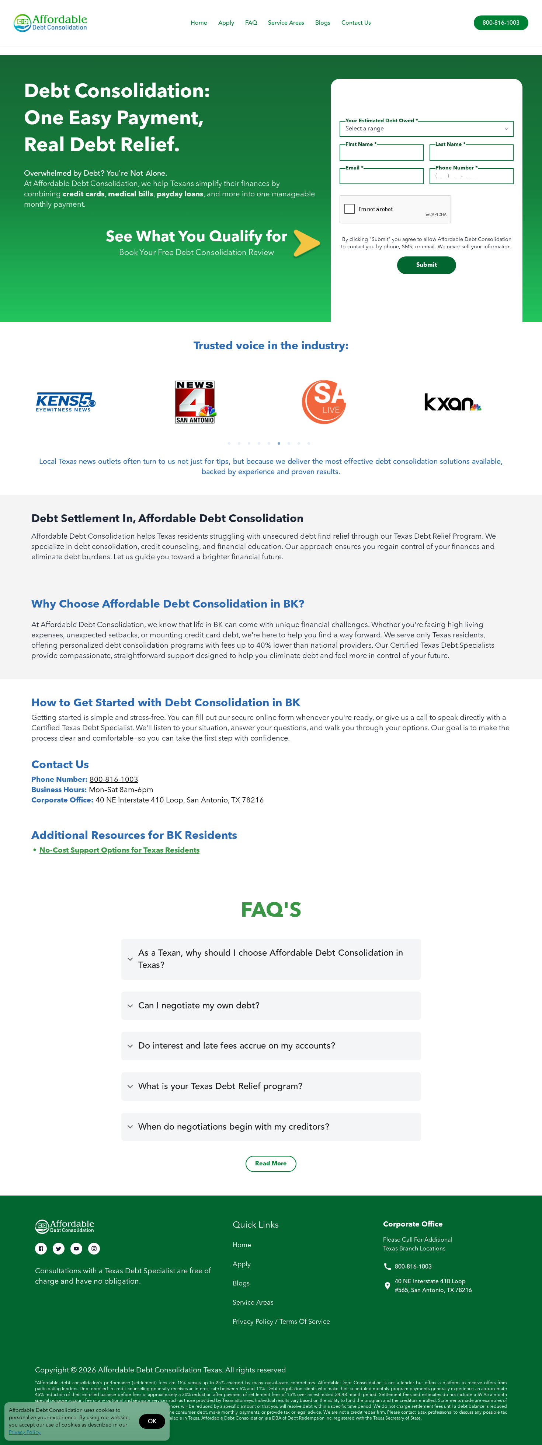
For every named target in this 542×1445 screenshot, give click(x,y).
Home (199, 22)
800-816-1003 (501, 22)
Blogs (322, 22)
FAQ (251, 22)
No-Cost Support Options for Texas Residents (119, 850)
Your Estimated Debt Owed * (381, 120)
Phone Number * (456, 168)
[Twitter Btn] (59, 1249)
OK (152, 1421)
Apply (226, 22)
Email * (354, 168)
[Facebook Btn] (41, 1249)
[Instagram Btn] (94, 1249)
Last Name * (450, 144)
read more (271, 1164)
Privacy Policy (25, 1432)
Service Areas (286, 22)
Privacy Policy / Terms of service (281, 1322)
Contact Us (356, 22)
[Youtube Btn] (76, 1249)
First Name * (361, 144)
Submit (426, 265)
